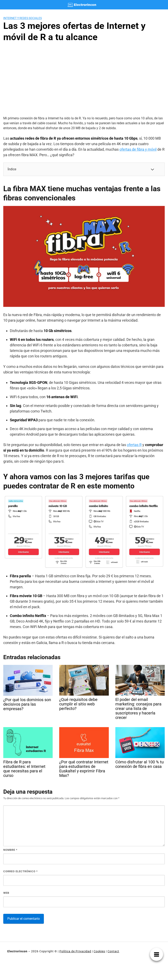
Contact (113, 951)
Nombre (10, 849)
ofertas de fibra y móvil (138, 149)
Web (6, 892)
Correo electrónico (20, 871)
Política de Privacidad (75, 951)
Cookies (99, 951)
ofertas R (134, 445)
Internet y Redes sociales (22, 18)
